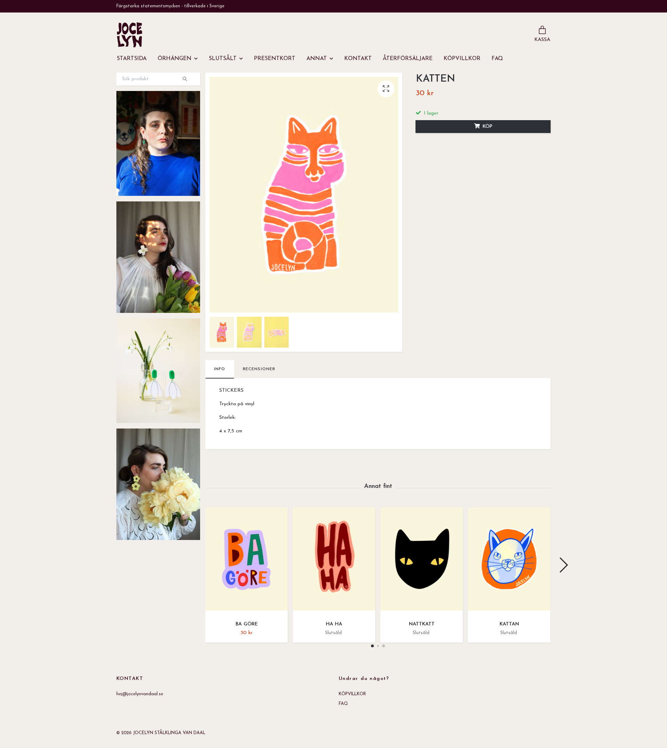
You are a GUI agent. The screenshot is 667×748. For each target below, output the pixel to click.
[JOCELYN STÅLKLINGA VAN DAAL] (129, 34)
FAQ (497, 58)
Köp (487, 126)
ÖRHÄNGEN (174, 58)
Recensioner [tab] (259, 369)
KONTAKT (358, 58)
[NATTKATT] (421, 561)
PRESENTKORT (274, 58)
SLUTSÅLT (223, 58)
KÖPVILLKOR (462, 58)
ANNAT (316, 58)
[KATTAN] (509, 561)
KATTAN (509, 624)
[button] (372, 646)
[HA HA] (334, 561)
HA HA (334, 624)
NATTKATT (422, 624)
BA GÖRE (247, 624)
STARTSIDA (132, 58)
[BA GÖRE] (246, 561)
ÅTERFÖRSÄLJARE (408, 58)
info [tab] (219, 369)
